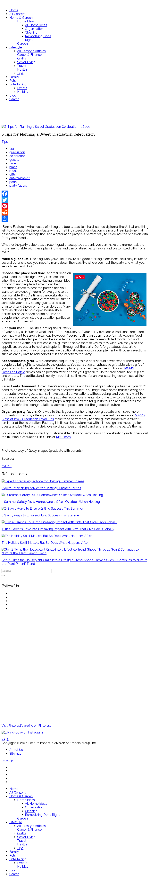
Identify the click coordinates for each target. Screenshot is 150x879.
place (13, 167)
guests (14, 159)
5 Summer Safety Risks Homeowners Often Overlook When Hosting (51, 502)
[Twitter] (75, 200)
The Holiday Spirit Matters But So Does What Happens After (45, 543)
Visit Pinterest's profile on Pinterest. (27, 725)
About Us (16, 750)
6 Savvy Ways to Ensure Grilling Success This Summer (41, 515)
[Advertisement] (75, 113)
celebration (17, 156)
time (12, 163)
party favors (18, 185)
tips (12, 148)
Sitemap (15, 753)
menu (13, 171)
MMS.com (63, 437)
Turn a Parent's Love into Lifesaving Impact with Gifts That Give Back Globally (58, 529)
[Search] (3, 575)
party (13, 182)
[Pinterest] (75, 206)
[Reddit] (75, 212)
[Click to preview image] (46, 127)
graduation (17, 152)
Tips (5, 142)
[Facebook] (75, 194)
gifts (12, 174)
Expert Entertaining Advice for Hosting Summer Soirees (41, 488)
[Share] (75, 219)
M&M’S (7, 466)
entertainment (19, 178)
